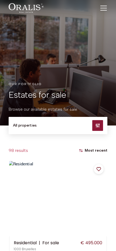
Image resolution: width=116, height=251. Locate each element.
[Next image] (102, 198)
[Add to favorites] (99, 169)
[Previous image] (14, 198)
